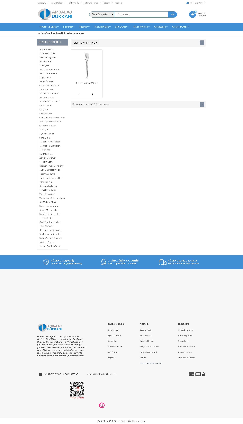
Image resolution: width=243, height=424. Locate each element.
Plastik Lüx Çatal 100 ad (86, 83)
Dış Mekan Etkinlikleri (49, 146)
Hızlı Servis (44, 149)
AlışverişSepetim (201, 14)
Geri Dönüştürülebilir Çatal (52, 117)
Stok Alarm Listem (186, 346)
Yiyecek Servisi (46, 133)
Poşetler (111, 358)
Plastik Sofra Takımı (48, 93)
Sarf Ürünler (112, 352)
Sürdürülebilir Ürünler (49, 214)
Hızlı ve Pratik (46, 218)
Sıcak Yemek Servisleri (50, 234)
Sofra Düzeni (45, 105)
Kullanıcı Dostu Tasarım (50, 230)
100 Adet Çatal (46, 97)
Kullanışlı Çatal (46, 154)
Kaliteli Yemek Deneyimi (51, 166)
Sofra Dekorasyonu (48, 206)
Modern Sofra (46, 162)
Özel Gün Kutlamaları (49, 222)
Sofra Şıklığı (44, 138)
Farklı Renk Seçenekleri (50, 178)
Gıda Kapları (112, 330)
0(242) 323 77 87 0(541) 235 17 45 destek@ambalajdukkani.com (79, 374)
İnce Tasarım (45, 113)
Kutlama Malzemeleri (49, 170)
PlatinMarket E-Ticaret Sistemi (113, 421)
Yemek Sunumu (47, 194)
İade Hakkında (146, 341)
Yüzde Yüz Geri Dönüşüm (52, 198)
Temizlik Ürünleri (114, 346)
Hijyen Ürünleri (114, 335)
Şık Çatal (43, 109)
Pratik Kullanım (46, 49)
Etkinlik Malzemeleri (49, 101)
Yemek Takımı (46, 89)
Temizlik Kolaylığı (47, 190)
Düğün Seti (45, 77)
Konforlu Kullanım (48, 186)
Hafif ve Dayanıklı (47, 57)
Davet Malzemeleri (48, 210)
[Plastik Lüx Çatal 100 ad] (86, 66)
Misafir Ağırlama (47, 174)
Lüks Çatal (44, 65)
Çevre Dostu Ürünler (49, 85)
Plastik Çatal (45, 61)
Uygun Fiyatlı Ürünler (49, 246)
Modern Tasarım (47, 242)
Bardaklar (111, 341)
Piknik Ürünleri (46, 81)
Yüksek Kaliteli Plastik (49, 141)
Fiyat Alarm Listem (186, 358)
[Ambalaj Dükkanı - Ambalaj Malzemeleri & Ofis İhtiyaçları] (57, 20)
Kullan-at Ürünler (47, 53)
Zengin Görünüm (47, 158)
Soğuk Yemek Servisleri (50, 238)
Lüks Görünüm (46, 226)
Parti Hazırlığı (45, 182)
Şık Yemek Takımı (48, 125)
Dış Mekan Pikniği (48, 202)
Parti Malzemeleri (48, 73)
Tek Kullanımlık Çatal (49, 69)
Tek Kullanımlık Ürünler (50, 121)
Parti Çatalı (44, 129)
